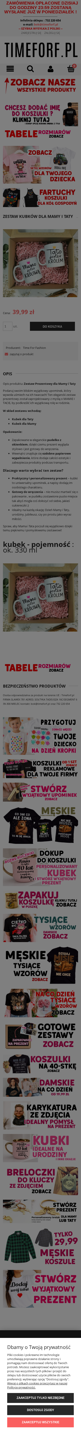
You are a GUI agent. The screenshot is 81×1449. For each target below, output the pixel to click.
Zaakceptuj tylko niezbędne (41, 1398)
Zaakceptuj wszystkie (40, 1422)
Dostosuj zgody (40, 1410)
